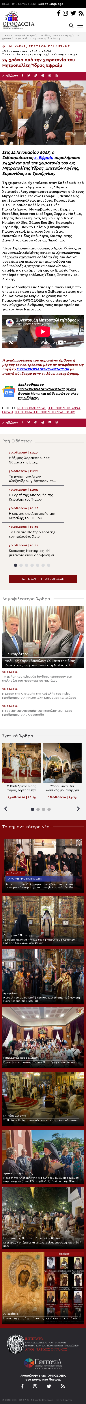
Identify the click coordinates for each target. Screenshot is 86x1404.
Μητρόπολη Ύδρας (31, 408)
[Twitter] (73, 13)
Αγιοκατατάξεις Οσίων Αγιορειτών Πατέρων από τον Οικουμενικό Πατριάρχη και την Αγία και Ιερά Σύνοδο (39, 886)
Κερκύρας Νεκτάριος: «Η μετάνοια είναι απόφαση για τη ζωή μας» (42, 1244)
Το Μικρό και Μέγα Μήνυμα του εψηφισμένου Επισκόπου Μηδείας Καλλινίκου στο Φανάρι (39, 941)
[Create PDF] (57, 75)
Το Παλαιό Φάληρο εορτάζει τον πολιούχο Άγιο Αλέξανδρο (41, 1120)
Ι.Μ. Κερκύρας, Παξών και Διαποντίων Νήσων (31, 1238)
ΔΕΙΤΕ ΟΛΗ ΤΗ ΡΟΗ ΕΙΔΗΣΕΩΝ (43, 578)
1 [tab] (15, 565)
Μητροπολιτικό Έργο (25, 35)
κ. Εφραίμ (43, 158)
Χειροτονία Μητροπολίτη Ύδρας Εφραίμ (45, 412)
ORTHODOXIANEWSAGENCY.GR (43, 369)
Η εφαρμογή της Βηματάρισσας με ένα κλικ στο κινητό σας (40, 1318)
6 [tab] (43, 565)
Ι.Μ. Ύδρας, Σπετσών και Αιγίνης (56, 35)
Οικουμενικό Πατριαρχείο (25, 878)
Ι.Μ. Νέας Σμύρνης (14, 1115)
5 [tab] (37, 565)
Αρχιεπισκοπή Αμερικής (18, 1173)
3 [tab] (26, 565)
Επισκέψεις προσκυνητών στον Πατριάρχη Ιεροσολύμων (39, 1062)
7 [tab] (48, 565)
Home (7, 35)
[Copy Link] (35, 75)
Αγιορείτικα (10, 993)
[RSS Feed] (81, 13)
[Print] (42, 75)
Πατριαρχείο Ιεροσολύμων (20, 1057)
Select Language (50, 4)
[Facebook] (58, 13)
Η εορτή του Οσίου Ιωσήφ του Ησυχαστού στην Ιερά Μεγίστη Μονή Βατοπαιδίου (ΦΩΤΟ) (41, 999)
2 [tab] (21, 565)
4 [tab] (32, 565)
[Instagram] (65, 13)
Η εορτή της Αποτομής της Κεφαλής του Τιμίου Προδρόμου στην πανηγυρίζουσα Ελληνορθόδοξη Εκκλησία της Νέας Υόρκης (41, 1179)
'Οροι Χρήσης (64, 1400)
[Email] (50, 75)
